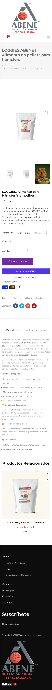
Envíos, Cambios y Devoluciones (19, 575)
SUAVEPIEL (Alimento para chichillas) (26, 522)
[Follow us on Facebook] (15, 305)
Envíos (8, 241)
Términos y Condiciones (15, 563)
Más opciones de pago (26, 277)
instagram (10, 590)
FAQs (8, 569)
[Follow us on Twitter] (21, 305)
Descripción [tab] (13, 330)
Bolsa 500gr (23, 232)
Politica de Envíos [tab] (35, 330)
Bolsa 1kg (40, 232)
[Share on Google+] (27, 305)
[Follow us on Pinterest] (34, 305)
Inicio (4, 65)
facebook (9, 597)
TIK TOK (9, 603)
